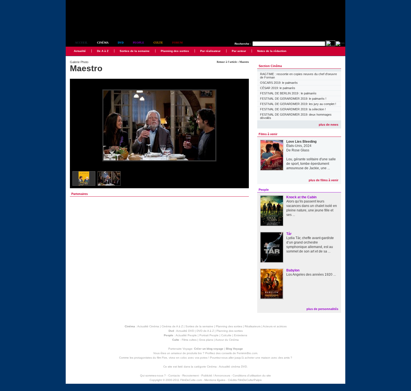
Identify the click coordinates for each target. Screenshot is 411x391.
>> (241, 126)
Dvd (121, 42)
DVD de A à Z (205, 330)
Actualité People (186, 335)
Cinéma (102, 42)
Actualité (80, 51)
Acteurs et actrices (275, 326)
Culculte (226, 335)
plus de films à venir (323, 180)
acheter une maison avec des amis (267, 357)
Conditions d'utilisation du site (252, 375)
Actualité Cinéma (148, 326)
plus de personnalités (322, 309)
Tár (289, 234)
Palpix (258, 380)
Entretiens (240, 335)
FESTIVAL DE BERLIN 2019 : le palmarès (288, 93)
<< (78, 126)
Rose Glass (300, 150)
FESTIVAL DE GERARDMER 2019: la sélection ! (293, 109)
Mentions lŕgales (214, 380)
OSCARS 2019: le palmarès (279, 82)
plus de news (328, 124)
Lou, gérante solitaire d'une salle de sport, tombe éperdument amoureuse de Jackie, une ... (311, 163)
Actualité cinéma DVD (233, 366)
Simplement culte (96, 27)
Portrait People (209, 335)
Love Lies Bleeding (301, 142)
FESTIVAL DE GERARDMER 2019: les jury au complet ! (298, 104)
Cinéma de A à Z (172, 326)
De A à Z (102, 51)
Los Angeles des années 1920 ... (311, 274)
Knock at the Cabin (301, 197)
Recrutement (190, 375)
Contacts (174, 375)
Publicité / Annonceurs (215, 375)
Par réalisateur (210, 51)
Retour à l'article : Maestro (233, 61)
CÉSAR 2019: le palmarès (277, 88)
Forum (177, 42)
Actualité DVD (185, 330)
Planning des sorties (175, 51)
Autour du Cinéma (227, 339)
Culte (158, 42)
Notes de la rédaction (271, 51)
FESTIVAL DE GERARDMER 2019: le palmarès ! (293, 98)
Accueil (81, 42)
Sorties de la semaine (135, 51)
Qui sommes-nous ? (153, 375)
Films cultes (189, 339)
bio (200, 353)
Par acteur (239, 51)
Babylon (292, 270)
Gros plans (206, 339)
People (138, 42)
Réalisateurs (253, 326)
